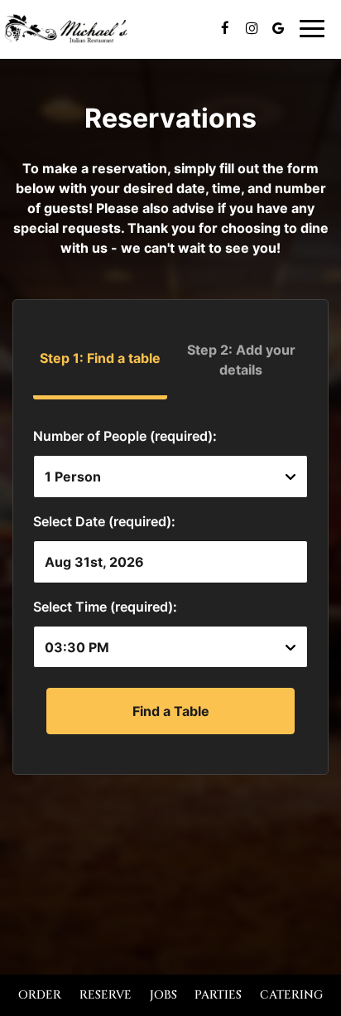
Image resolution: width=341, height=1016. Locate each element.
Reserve (105, 995)
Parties (218, 995)
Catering (291, 995)
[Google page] (278, 28)
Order (39, 995)
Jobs (163, 995)
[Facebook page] (225, 28)
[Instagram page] (251, 28)
